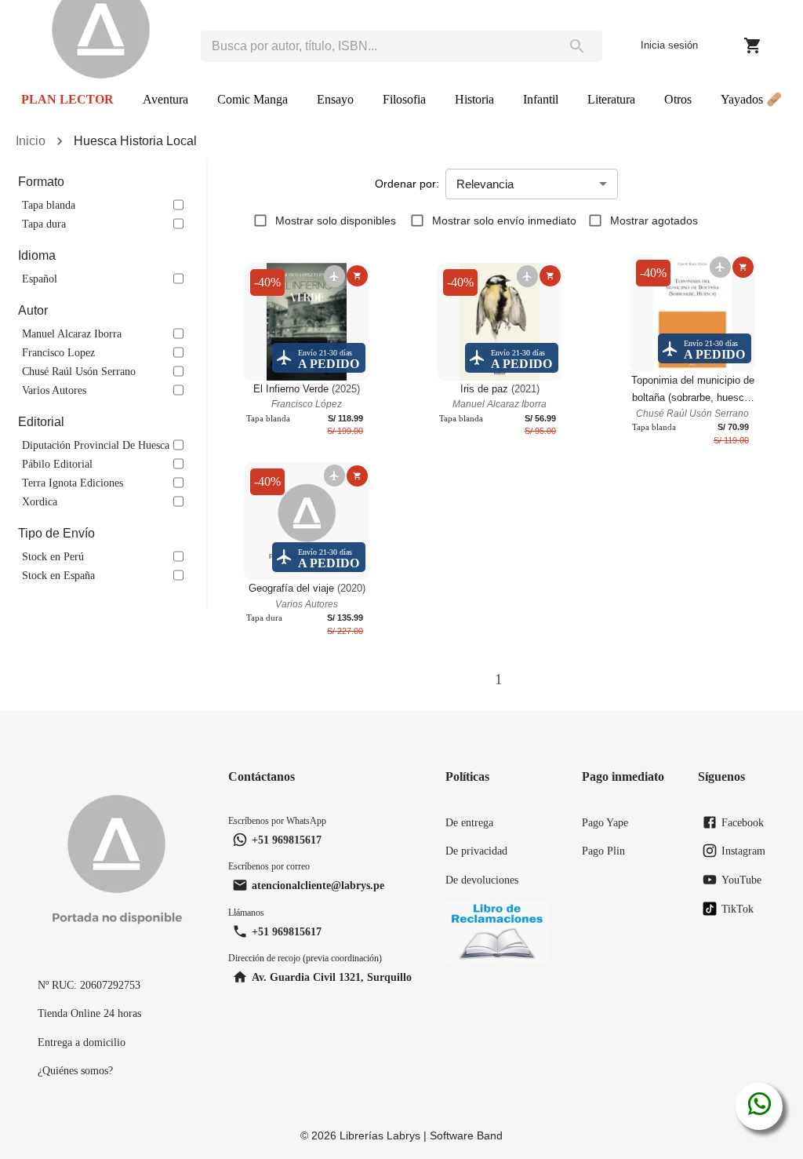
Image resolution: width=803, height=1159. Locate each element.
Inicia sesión (669, 45)
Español (39, 278)
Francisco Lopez (58, 352)
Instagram (743, 850)
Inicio (30, 141)
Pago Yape (605, 822)
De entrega (469, 822)
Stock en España (58, 575)
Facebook (742, 822)
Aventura (165, 99)
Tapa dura (44, 223)
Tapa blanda (48, 205)
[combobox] (376, 46)
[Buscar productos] (576, 46)
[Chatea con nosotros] (759, 1106)
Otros (678, 99)
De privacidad (476, 850)
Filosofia (404, 99)
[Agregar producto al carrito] (357, 275)
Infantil (540, 99)
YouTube (741, 879)
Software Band (466, 1135)
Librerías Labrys (380, 1135)
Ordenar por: (407, 183)
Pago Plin (603, 850)
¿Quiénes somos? (75, 1070)
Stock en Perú (53, 556)
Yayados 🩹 (751, 99)
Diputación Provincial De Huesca (95, 445)
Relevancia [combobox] (485, 184)
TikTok (737, 908)
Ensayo (335, 99)
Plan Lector (67, 99)
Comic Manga (252, 99)
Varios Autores (54, 390)
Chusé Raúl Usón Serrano (79, 371)
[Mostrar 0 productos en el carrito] (753, 45)
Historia (474, 99)
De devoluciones (481, 879)
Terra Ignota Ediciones (72, 482)
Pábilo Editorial (57, 463)
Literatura (611, 99)
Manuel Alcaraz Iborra (72, 333)
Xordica (39, 501)
